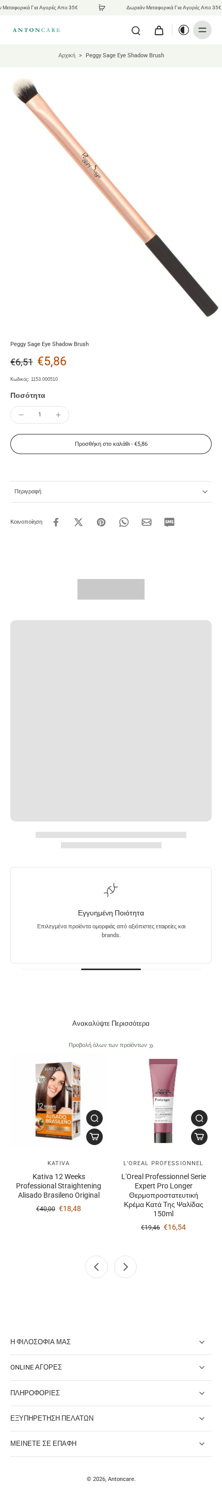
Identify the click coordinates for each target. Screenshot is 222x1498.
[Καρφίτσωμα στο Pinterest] (101, 522)
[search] (135, 30)
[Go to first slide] (125, 1266)
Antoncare (121, 1479)
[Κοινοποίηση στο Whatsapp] (124, 522)
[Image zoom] (111, 193)
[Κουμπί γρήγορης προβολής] (94, 1118)
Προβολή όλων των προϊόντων (108, 1045)
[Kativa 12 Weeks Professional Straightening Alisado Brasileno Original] (58, 1101)
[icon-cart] (158, 30)
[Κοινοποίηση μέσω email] (146, 522)
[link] (151, 1046)
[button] (111, 444)
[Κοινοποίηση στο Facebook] (55, 522)
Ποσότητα (27, 395)
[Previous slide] (96, 1266)
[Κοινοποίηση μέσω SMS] (169, 522)
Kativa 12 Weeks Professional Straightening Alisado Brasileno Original (58, 1186)
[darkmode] (181, 30)
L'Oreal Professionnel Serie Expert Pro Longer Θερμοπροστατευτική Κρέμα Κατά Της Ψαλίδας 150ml (163, 1195)
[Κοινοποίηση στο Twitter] (78, 522)
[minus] (21, 415)
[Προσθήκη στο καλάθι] (94, 1137)
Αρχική (66, 55)
